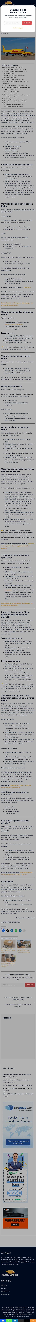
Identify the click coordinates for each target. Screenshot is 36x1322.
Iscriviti (27, 23)
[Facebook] (3, 1320)
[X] (21, 1320)
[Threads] (27, 1320)
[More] (33, 1320)
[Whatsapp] (9, 1320)
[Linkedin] (15, 1320)
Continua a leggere (18, 28)
